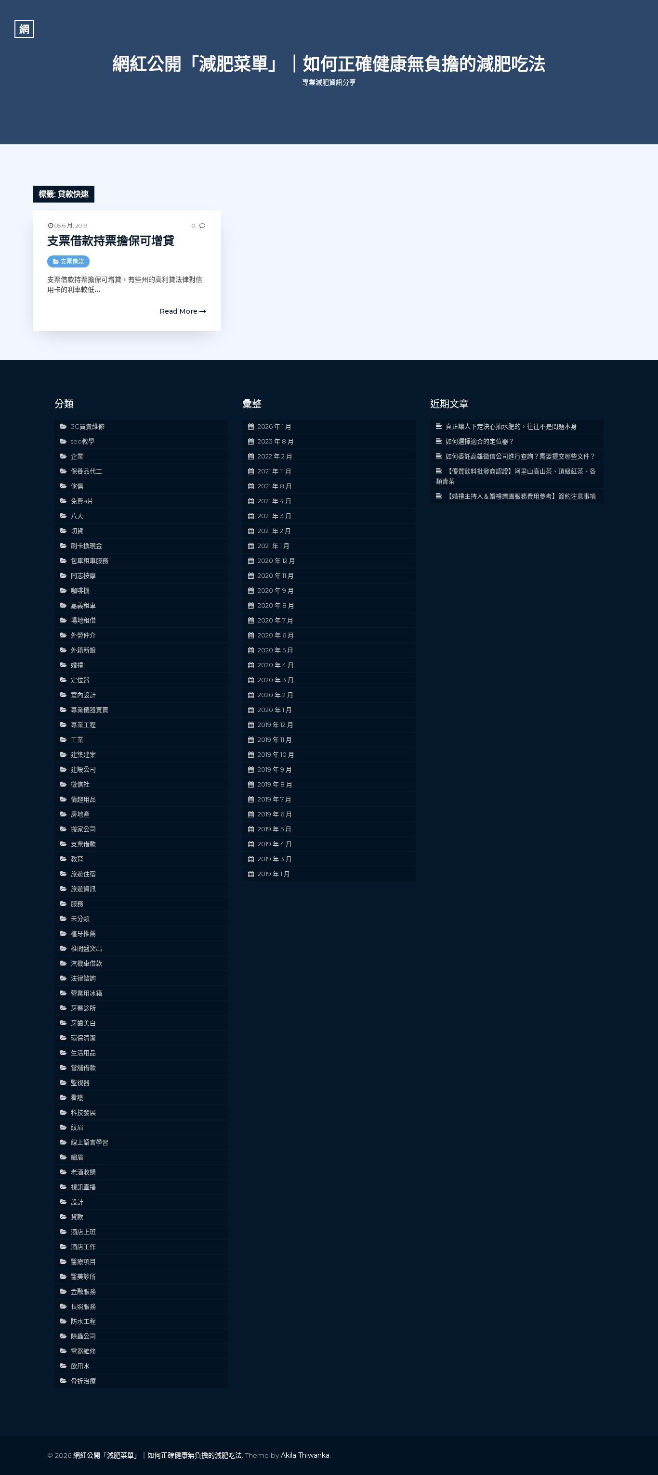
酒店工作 (83, 1246)
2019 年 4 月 (275, 844)
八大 (77, 516)
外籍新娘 (83, 650)
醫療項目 (83, 1261)
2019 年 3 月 (275, 859)
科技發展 (83, 1112)
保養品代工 (86, 471)
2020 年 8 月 (276, 605)
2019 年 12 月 (275, 724)
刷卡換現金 (86, 545)
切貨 (77, 530)
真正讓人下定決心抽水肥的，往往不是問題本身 (511, 426)
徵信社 (80, 784)
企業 (77, 456)
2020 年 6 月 (276, 635)
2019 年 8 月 (275, 784)
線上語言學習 (89, 1142)
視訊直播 (83, 1187)
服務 (77, 903)
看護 (77, 1097)
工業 (77, 739)
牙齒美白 (83, 1023)
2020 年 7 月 (275, 620)
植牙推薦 (83, 933)
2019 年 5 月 (274, 829)
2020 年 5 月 (275, 650)
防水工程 (83, 1321)
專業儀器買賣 (89, 709)
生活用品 (83, 1052)
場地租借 (83, 620)
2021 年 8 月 (275, 486)
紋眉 (77, 1127)
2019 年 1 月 (274, 873)
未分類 (80, 918)
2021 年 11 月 (274, 471)
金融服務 (83, 1291)
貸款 (77, 1217)
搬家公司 (83, 829)
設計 (77, 1202)
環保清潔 (83, 1038)
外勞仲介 (83, 635)
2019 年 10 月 (276, 754)
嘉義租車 (83, 605)
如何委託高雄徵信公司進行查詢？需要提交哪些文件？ (521, 456)
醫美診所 (83, 1276)
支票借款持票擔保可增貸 (110, 241)
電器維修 (83, 1351)
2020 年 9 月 (276, 590)
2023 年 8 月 (276, 441)
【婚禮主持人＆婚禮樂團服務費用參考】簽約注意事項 (521, 496)
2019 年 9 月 (275, 769)
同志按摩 (83, 575)
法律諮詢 (83, 978)
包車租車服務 (89, 560)
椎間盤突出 (86, 948)
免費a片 (82, 501)
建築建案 (83, 754)
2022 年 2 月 (275, 456)
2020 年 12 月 (276, 560)
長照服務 (83, 1306)
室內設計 (83, 695)
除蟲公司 (83, 1336)
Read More (179, 311)
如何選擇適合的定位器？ (480, 441)
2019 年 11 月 (275, 739)
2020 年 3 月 (276, 680)
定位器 (80, 680)
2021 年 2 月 (274, 530)
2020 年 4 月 (276, 665)
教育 (77, 859)
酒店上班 (83, 1231)
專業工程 (83, 724)
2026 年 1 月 (274, 426)
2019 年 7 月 (274, 799)
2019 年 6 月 (275, 814)
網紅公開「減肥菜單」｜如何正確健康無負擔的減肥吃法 (329, 64)
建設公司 (83, 769)
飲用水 (80, 1366)
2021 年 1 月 (274, 545)
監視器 (80, 1082)
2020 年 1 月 (275, 709)
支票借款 (72, 261)
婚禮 (77, 665)
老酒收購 (83, 1172)
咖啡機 (80, 590)
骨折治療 (83, 1381)
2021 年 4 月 (274, 501)
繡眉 (77, 1157)
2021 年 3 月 (274, 516)
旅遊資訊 (83, 888)
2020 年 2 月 (275, 695)
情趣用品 (83, 799)
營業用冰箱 (86, 993)
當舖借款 (83, 1067)
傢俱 (77, 486)
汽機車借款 (86, 963)
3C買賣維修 (88, 426)
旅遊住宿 (83, 873)
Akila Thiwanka (305, 1455)
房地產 (80, 814)
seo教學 (82, 441)
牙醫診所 (83, 1008)
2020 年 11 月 (276, 575)
